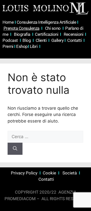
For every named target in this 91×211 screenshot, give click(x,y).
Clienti (42, 40)
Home (9, 22)
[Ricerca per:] (45, 136)
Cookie (50, 172)
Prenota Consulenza (21, 28)
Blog (26, 40)
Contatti (74, 40)
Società (69, 172)
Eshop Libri (28, 46)
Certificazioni (47, 34)
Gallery (57, 40)
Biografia (22, 34)
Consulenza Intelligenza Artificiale (47, 22)
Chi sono (53, 28)
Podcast (11, 40)
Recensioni (74, 34)
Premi (9, 46)
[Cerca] (15, 149)
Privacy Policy (24, 172)
